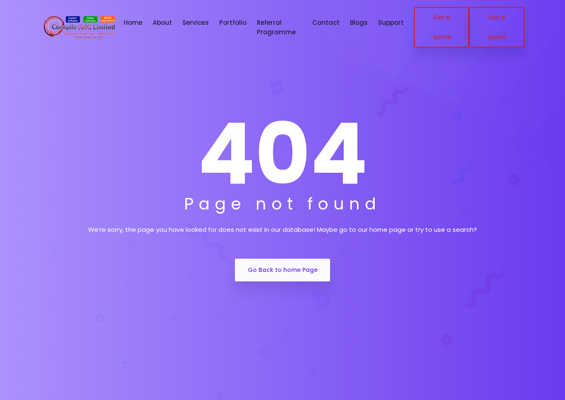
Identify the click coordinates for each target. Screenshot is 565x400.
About (162, 22)
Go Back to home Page (283, 270)
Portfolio (233, 22)
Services (195, 22)
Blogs (359, 22)
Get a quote (442, 27)
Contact (326, 22)
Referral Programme (276, 27)
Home (133, 22)
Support (391, 22)
